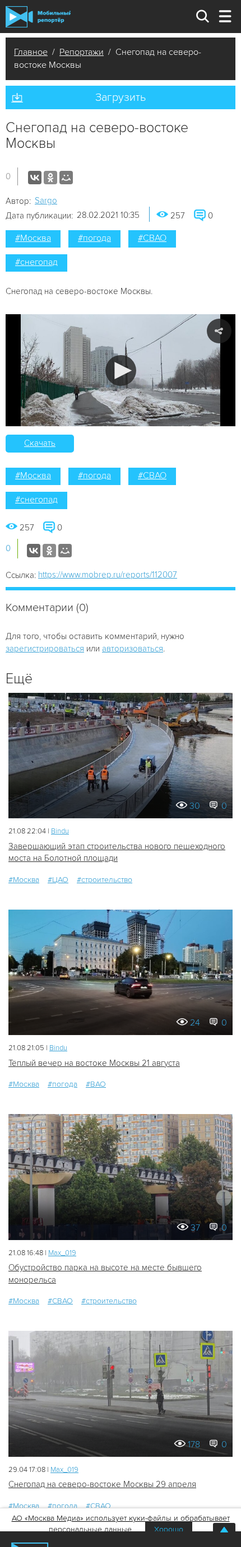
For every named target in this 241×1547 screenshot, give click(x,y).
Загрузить (120, 97)
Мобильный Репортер (38, 16)
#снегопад (36, 262)
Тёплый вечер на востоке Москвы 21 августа (94, 1063)
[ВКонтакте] (34, 177)
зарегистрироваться (45, 649)
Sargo (46, 200)
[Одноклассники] (50, 177)
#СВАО (152, 238)
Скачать (39, 443)
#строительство (104, 879)
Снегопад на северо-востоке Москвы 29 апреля (102, 1484)
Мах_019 (62, 1252)
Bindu (60, 831)
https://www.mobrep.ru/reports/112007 (107, 575)
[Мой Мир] (66, 177)
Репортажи (81, 52)
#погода (94, 238)
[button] (120, 370)
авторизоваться (132, 649)
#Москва (33, 238)
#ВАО (96, 1084)
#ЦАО (58, 879)
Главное (31, 52)
